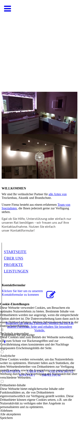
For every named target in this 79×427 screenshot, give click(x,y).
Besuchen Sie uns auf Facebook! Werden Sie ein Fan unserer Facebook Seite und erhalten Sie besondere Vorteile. (40, 326)
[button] (39, 410)
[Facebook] (5, 341)
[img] (39, 40)
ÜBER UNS (13, 258)
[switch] (2, 381)
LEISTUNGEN (16, 271)
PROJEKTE (13, 265)
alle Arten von (58, 194)
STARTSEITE (15, 252)
